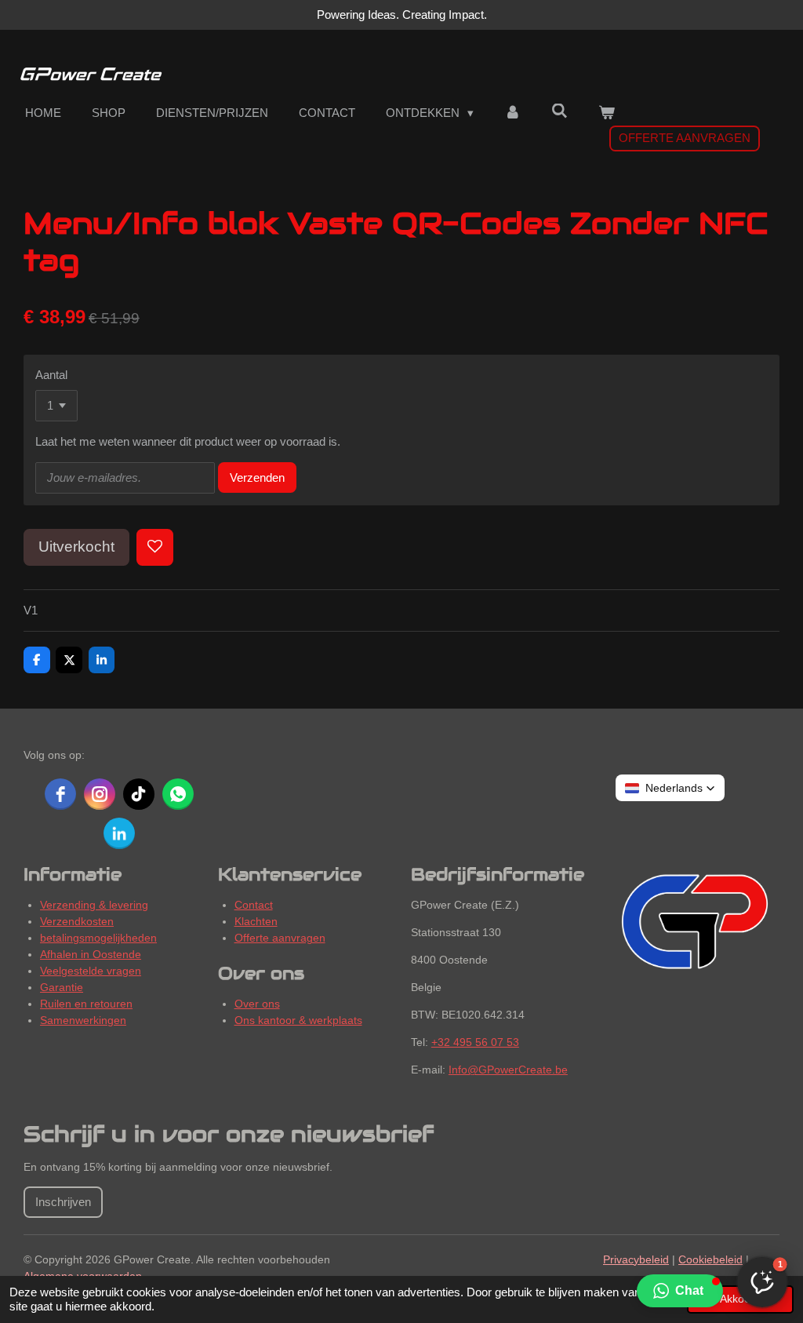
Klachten (256, 921)
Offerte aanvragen (279, 937)
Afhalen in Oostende (90, 954)
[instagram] (99, 794)
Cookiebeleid (710, 1259)
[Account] (512, 113)
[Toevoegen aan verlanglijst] (154, 547)
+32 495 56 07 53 (475, 1042)
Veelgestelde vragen (90, 970)
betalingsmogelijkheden (98, 937)
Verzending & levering (94, 904)
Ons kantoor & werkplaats (298, 1020)
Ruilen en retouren (86, 1003)
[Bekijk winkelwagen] (606, 113)
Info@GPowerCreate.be (508, 1069)
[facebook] (60, 794)
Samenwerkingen (83, 1020)
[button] (680, 1290)
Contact (253, 904)
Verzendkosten (77, 921)
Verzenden (257, 477)
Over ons (257, 1003)
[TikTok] (138, 794)
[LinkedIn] (119, 833)
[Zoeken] (559, 111)
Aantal (51, 374)
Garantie (61, 987)
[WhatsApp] (178, 794)
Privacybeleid (636, 1259)
